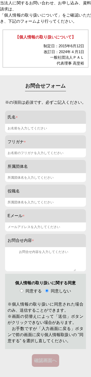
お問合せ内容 (20, 240)
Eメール (15, 216)
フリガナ (16, 142)
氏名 (12, 117)
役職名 (14, 191)
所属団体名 (18, 166)
